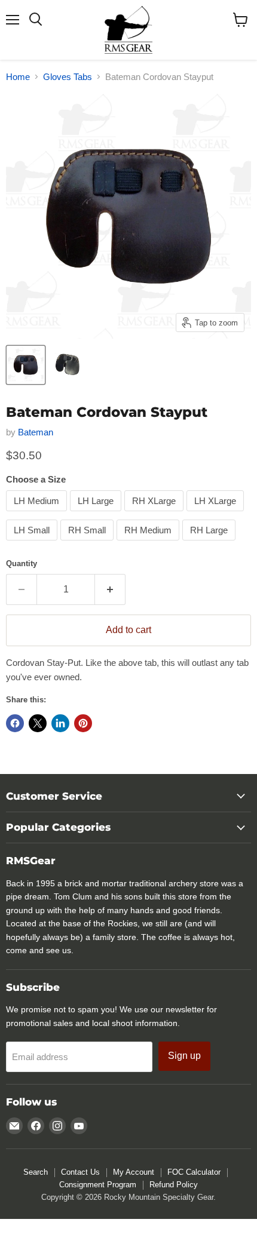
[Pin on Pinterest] (83, 723)
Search (35, 1172)
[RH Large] (210, 543)
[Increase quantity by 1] (110, 589)
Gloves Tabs (67, 77)
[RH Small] (88, 543)
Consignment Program (97, 1184)
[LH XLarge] (216, 514)
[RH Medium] (149, 543)
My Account (133, 1172)
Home (18, 77)
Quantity (21, 563)
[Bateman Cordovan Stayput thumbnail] (26, 365)
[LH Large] (97, 514)
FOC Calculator (194, 1172)
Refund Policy (173, 1184)
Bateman (35, 432)
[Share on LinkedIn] (60, 723)
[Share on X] (38, 723)
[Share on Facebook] (15, 723)
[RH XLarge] (155, 514)
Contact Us (80, 1172)
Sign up (184, 1056)
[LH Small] (33, 543)
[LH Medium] (38, 514)
